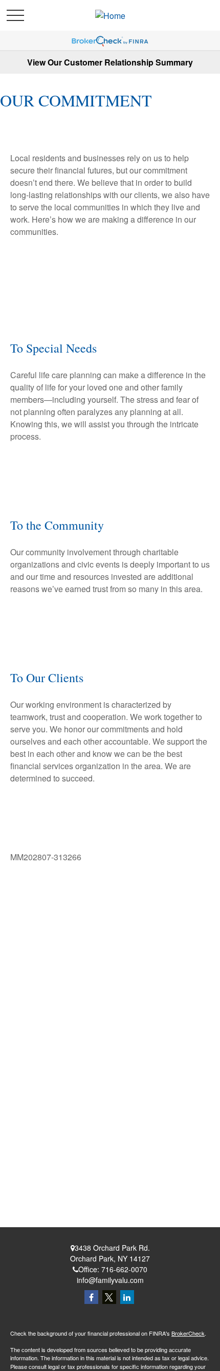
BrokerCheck (188, 1333)
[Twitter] (109, 1297)
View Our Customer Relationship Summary (110, 62)
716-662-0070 (124, 1269)
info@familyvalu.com (110, 1280)
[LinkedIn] (127, 1297)
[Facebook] (91, 1297)
